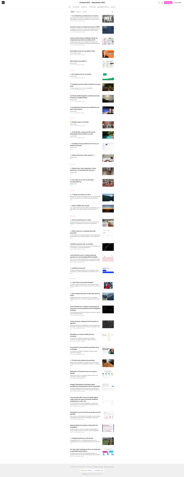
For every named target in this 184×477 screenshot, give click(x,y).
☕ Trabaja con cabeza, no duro (80, 194)
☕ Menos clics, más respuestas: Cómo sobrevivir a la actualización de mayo (83, 169)
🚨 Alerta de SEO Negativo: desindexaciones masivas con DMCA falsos (85, 96)
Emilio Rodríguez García (79, 20)
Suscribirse (168, 2)
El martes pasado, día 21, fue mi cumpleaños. (81, 88)
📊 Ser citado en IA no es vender (80, 74)
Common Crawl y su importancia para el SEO (85, 27)
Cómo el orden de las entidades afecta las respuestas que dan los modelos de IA (84, 39)
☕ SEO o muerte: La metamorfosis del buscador (82, 232)
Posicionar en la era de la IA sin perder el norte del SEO (85, 413)
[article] (92, 19)
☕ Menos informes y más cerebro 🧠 (82, 155)
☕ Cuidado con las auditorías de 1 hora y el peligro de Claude (84, 144)
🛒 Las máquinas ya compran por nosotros (84, 16)
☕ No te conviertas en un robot (80, 220)
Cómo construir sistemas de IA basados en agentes (84, 322)
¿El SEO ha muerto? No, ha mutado (81, 244)
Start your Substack (87, 470)
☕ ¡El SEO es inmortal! (77, 268)
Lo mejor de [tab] (78, 11)
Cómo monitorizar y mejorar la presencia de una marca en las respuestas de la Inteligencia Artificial (85, 308)
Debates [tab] (84, 11)
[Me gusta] (71, 34)
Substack (85, 474)
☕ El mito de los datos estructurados (82, 360)
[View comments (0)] (81, 23)
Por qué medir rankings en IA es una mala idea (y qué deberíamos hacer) (85, 450)
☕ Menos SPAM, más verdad (79, 206)
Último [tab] (72, 11)
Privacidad (95, 466)
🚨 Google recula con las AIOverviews (82, 51)
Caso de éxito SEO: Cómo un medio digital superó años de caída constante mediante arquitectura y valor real (84, 399)
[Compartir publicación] (162, 2)
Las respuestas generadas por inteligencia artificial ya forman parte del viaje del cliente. (85, 313)
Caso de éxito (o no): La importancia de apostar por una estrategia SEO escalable (83, 256)
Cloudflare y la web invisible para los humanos (82, 335)
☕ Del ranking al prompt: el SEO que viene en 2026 (85, 294)
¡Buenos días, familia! (75, 53)
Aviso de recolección (109, 466)
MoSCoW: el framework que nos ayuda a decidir (83, 372)
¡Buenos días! (73, 63)
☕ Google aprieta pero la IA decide (81, 438)
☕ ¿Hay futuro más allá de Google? (81, 282)
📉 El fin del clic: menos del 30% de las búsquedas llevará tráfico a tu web (82, 133)
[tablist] (78, 11)
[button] (70, 7)
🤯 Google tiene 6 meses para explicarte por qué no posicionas (84, 108)
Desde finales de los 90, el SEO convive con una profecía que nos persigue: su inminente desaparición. (85, 246)
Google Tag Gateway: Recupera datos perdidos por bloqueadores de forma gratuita (85, 385)
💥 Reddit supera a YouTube (79, 122)
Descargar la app (99, 470)
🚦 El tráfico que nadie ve (78, 61)
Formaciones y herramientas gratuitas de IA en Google (84, 348)
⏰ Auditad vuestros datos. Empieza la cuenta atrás (85, 85)
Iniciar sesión (177, 2)
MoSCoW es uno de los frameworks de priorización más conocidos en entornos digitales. (84, 376)
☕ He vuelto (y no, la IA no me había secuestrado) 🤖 (82, 181)
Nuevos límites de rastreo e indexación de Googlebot (84, 426)
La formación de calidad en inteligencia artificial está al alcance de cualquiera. (83, 351)
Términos (101, 466)
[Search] (159, 2)
